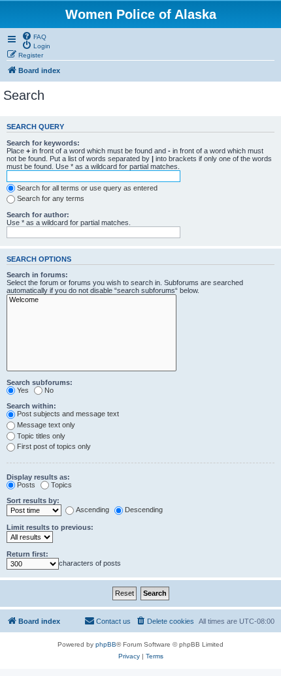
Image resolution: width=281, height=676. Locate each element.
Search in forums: (37, 275)
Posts (26, 485)
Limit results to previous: (50, 527)
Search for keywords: (43, 143)
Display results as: (38, 477)
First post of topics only (54, 446)
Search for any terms (50, 198)
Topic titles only (41, 436)
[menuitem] (34, 35)
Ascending (92, 510)
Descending (144, 510)
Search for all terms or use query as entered (87, 188)
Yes (23, 390)
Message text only (46, 425)
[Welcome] (91, 300)
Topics (61, 485)
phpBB (105, 644)
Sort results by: (33, 500)
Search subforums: (40, 382)
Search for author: (38, 215)
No (49, 390)
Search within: (31, 406)
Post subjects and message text (68, 414)
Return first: (27, 554)
